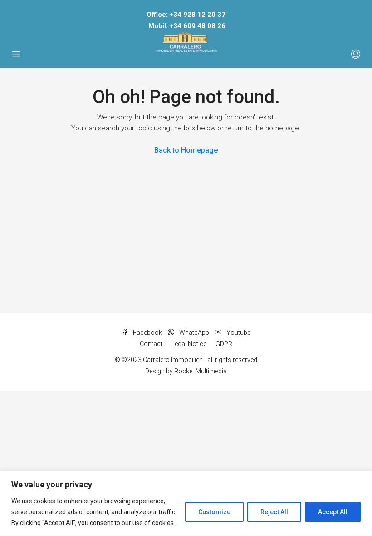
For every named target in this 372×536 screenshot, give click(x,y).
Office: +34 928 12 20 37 (186, 14)
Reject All (274, 512)
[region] (186, 503)
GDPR (223, 343)
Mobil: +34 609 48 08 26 (186, 26)
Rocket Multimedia (200, 371)
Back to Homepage (186, 150)
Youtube (237, 332)
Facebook (147, 332)
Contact (151, 343)
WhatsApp (194, 332)
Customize (214, 512)
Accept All (333, 512)
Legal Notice (188, 343)
